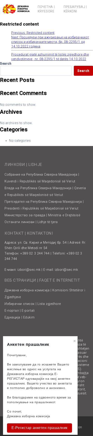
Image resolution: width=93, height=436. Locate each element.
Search (5, 63)
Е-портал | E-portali (20, 311)
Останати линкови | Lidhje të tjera (31, 222)
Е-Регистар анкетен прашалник (39, 428)
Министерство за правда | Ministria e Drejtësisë (42, 215)
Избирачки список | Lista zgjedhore (33, 304)
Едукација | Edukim (20, 317)
